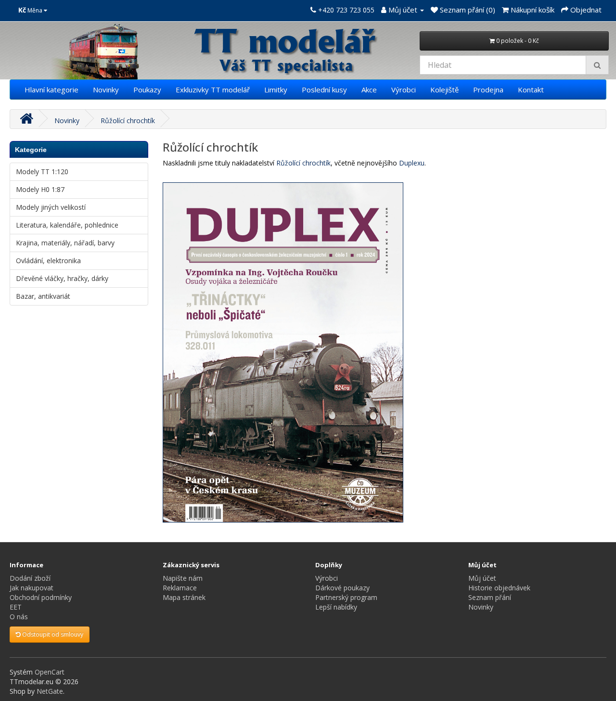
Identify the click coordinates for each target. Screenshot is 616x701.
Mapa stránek (184, 597)
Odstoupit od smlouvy (52, 634)
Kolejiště (444, 89)
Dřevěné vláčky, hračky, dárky (62, 278)
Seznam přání (489, 597)
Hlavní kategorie (51, 89)
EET (16, 607)
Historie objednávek (499, 587)
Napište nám (183, 578)
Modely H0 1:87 (40, 189)
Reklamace (180, 587)
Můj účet (482, 578)
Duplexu (411, 162)
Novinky (106, 89)
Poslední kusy (324, 89)
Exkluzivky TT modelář (213, 89)
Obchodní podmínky (41, 597)
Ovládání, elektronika (48, 260)
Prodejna (488, 89)
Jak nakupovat (31, 587)
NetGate (50, 691)
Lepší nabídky (336, 607)
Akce (369, 89)
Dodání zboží (30, 578)
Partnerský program (346, 597)
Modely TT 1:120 (42, 171)
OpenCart (49, 671)
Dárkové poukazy (342, 587)
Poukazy (147, 89)
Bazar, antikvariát (43, 296)
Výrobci (403, 89)
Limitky (275, 89)
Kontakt (531, 89)
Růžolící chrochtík (128, 120)
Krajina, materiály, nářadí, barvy (65, 242)
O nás (19, 616)
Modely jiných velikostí (51, 207)
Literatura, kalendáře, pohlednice (67, 224)
